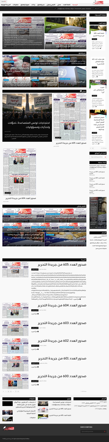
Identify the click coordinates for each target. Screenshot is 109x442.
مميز (97, 249)
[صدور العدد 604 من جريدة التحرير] (19, 172)
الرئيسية (75, 5)
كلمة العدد (66, 5)
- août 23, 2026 (102, 201)
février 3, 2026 (6, 74)
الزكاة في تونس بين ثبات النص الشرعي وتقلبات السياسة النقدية (68, 239)
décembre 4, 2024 (63, 85)
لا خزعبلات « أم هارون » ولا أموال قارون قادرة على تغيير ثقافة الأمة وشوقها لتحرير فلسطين (25, 404)
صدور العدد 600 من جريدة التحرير (46, 230)
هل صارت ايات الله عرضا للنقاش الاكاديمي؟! (98, 61)
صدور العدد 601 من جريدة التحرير (62, 358)
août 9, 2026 (42, 328)
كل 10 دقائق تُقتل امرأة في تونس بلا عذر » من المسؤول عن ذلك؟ (17, 83)
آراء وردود (104, 236)
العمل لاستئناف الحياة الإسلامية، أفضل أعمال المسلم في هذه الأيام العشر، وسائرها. (99, 123)
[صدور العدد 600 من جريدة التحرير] (15, 381)
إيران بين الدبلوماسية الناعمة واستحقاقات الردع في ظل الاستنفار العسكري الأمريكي (16, 68)
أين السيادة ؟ (79, 82)
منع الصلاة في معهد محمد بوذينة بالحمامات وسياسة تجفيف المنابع (45, 62)
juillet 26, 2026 (43, 363)
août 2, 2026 (43, 346)
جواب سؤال (99, 243)
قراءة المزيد (9, 46)
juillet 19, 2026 (42, 381)
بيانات (33, 5)
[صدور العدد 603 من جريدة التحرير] (15, 328)
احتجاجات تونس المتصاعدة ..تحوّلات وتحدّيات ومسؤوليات (54, 9)
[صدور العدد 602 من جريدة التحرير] (15, 346)
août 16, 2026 (5, 201)
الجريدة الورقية (6, 5)
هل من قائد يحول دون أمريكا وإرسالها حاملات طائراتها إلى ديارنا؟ (44, 73)
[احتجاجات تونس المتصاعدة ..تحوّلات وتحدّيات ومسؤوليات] (27, 106)
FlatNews (27, 439)
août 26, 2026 (8, 131)
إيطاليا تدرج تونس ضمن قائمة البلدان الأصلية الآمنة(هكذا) (72, 62)
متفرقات (15, 5)
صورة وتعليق (25, 5)
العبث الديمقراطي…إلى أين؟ (98, 90)
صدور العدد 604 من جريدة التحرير (70, 46)
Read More (93, 226)
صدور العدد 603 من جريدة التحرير (18, 230)
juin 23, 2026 (48, 244)
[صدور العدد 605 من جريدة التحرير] (70, 117)
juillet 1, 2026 (6, 244)
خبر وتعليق (41, 5)
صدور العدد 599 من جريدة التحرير (74, 230)
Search (3, 1)
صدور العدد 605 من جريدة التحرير (90, 9)
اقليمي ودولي (51, 5)
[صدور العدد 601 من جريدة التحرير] (15, 363)
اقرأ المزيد (76, 299)
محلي (59, 5)
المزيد (94, 107)
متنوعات (83, 15)
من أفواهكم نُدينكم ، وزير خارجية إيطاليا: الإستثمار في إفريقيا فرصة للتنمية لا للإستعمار (25, 238)
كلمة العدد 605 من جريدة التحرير (71, 30)
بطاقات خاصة (94, 240)
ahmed (100, 199)
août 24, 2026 (56, 146)
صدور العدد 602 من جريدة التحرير (62, 341)
